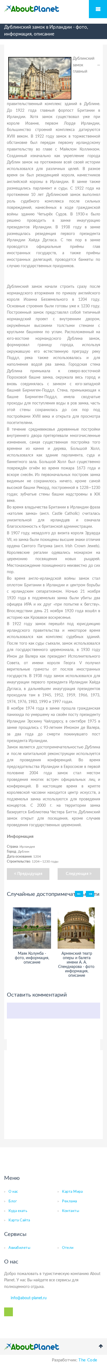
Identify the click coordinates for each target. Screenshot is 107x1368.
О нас (13, 1192)
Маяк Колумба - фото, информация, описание (32, 958)
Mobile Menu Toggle (98, 9)
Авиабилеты (19, 1248)
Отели (68, 1248)
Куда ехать (18, 1211)
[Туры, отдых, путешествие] (31, 1346)
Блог (13, 1201)
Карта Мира (72, 1192)
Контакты (70, 1211)
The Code (87, 1360)
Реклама (69, 1201)
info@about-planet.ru (29, 1298)
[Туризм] (31, 8)
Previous (79, 894)
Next (90, 894)
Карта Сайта (19, 1220)
